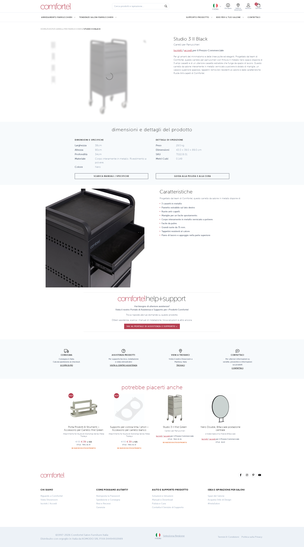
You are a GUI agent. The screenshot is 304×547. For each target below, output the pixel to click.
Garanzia (100, 507)
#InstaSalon (214, 503)
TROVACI (180, 365)
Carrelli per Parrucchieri (68, 29)
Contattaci (254, 17)
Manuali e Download (162, 499)
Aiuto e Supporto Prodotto (170, 489)
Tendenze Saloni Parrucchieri (96, 17)
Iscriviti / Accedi (49, 503)
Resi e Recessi (103, 503)
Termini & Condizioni (228, 537)
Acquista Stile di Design (219, 499)
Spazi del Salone (216, 496)
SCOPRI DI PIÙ (66, 365)
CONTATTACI (237, 368)
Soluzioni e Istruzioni (162, 496)
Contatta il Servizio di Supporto (168, 507)
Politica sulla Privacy (251, 537)
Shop (50, 29)
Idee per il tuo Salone (228, 17)
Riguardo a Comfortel (52, 496)
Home (43, 29)
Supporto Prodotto (197, 17)
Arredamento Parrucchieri (56, 17)
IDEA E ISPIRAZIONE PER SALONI (226, 489)
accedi (188, 50)
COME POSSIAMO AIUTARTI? (112, 489)
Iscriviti (178, 50)
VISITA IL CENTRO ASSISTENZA (123, 365)
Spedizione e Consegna (108, 499)
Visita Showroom (49, 499)
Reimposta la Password (108, 496)
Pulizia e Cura (159, 503)
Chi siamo (47, 489)
